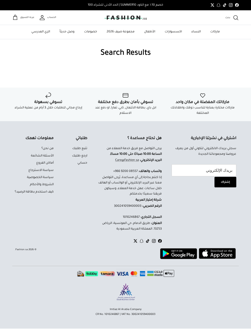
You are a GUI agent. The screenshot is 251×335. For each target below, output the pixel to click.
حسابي (82, 163)
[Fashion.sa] (125, 17)
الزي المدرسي (40, 32)
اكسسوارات (173, 32)
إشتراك (225, 182)
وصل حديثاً (67, 32)
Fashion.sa (21, 249)
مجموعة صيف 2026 (121, 32)
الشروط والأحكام (42, 184)
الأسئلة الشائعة (42, 156)
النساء (196, 32)
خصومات (90, 32)
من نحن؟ (47, 148)
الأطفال (149, 32)
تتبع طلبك (79, 148)
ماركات (215, 32)
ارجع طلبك (79, 156)
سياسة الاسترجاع (41, 170)
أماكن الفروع (45, 163)
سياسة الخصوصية (40, 177)
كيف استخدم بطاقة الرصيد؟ (34, 192)
